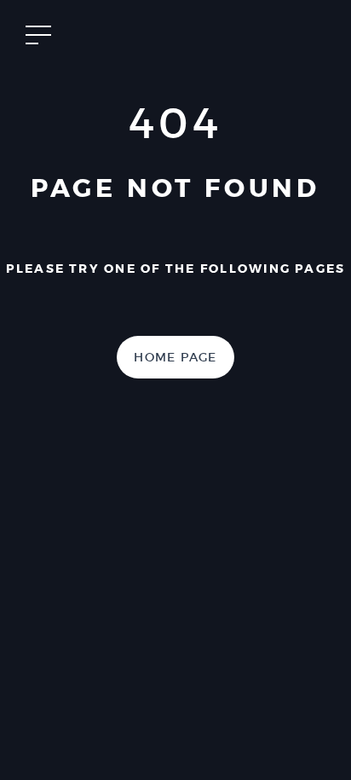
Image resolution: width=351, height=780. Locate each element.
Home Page (175, 357)
